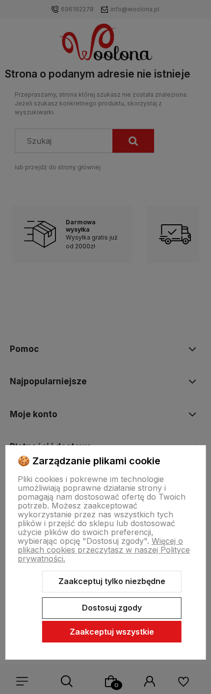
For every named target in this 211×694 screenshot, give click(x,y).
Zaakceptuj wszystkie (112, 632)
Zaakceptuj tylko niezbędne (111, 581)
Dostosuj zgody (112, 608)
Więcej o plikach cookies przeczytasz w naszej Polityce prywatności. (104, 549)
